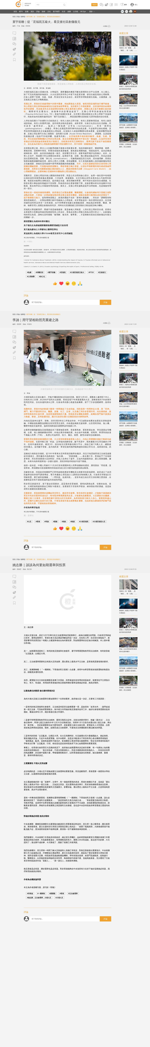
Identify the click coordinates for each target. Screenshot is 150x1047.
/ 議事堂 (22, 17)
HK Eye (83, 11)
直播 (26, 11)
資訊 (32, 11)
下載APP (94, 4)
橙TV (21, 11)
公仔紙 (75, 11)
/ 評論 (18, 17)
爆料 (125, 5)
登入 (136, 5)
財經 (43, 11)
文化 (49, 11)
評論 (38, 11)
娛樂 (69, 11)
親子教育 (56, 11)
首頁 (15, 11)
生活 (63, 11)
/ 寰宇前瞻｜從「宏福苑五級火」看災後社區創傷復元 (43, 17)
